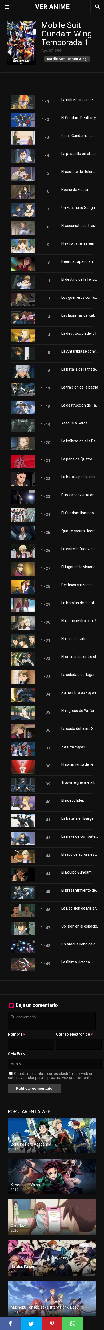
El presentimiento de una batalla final (79, 890)
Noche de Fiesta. (75, 189)
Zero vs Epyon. (73, 746)
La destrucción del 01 (79, 333)
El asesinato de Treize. (79, 225)
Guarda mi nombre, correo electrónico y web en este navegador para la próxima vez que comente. (50, 1076)
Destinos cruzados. (77, 585)
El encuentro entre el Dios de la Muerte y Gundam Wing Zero (79, 657)
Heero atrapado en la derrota (79, 261)
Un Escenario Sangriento (79, 207)
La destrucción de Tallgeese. (79, 405)
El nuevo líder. (72, 800)
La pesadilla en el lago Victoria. (79, 154)
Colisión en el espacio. (79, 926)
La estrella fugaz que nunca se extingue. (79, 549)
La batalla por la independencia (79, 477)
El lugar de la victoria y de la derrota (79, 567)
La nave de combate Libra (79, 836)
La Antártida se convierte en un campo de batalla (79, 351)
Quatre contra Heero (78, 531)
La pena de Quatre (76, 459)
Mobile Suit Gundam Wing (66, 59)
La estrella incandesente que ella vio (79, 100)
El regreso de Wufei (77, 710)
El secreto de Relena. (78, 171)
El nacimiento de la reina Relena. (79, 764)
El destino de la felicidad (79, 279)
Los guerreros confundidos (79, 297)
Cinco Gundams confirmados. (79, 136)
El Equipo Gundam (76, 872)
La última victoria (75, 962)
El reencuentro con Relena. (79, 621)
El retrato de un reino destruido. (79, 243)
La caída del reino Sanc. (79, 728)
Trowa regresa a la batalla (79, 782)
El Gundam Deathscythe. (79, 118)
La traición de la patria (79, 387)
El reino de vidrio (75, 639)
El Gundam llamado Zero (79, 513)
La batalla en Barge (77, 818)
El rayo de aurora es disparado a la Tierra (79, 854)
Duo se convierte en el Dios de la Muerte (79, 495)
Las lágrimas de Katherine (79, 315)
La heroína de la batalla (79, 603)
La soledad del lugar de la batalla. (79, 675)
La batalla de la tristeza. (79, 369)
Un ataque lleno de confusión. (79, 944)
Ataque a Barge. (75, 423)
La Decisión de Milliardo (79, 908)
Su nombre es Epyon (78, 692)
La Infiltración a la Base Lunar (79, 441)
